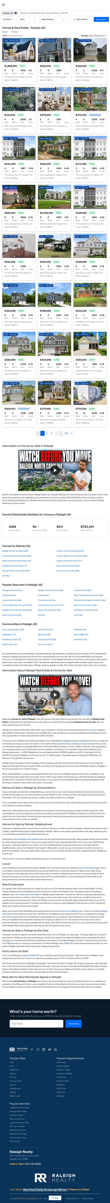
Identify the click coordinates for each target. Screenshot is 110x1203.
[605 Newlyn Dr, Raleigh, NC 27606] (18, 392)
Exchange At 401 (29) (47, 639)
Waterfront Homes (17, 1130)
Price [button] (22, 19)
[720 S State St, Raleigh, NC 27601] (90, 392)
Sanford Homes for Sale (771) (14, 566)
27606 (8, 943)
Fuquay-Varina (16, 1081)
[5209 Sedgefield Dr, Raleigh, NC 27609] (54, 147)
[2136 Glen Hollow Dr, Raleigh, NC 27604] (18, 294)
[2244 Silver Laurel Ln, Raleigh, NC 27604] (54, 343)
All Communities (45, 644)
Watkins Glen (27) (9, 644)
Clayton (13, 1073)
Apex (12, 1062)
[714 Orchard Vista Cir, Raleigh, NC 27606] (90, 196)
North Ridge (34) (81, 634)
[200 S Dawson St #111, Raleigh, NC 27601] (54, 99)
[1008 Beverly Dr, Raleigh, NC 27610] (90, 294)
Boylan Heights (63, 1066)
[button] (3, 4)
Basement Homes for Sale (49, 610)
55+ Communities (17, 1126)
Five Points (61, 1077)
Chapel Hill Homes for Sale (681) (16, 571)
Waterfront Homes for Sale (85, 605)
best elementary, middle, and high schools (75, 744)
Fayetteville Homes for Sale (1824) (16, 556)
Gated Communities (18, 1134)
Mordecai (61, 1085)
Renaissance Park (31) (11, 639)
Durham (13, 1077)
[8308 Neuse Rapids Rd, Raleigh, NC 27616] (54, 392)
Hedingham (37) (9, 634)
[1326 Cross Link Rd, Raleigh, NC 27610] (18, 99)
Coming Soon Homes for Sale (51, 605)
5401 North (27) (80, 639)
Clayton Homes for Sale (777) (69, 561)
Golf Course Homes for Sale (86, 610)
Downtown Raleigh (64, 1073)
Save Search (101, 19)
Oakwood (61, 1092)
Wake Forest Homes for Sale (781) (16, 561)
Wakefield (61, 1096)
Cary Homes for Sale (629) (68, 571)
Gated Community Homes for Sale (17, 610)
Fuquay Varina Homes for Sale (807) (72, 556)
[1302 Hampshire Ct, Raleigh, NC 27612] (90, 99)
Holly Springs (15, 1088)
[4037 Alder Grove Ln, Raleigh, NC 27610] (90, 50)
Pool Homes (15, 1141)
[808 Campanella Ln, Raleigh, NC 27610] (54, 245)
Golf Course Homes (18, 1138)
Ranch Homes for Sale (11, 615)
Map (56, 1198)
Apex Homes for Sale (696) (68, 566)
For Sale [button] (7, 19)
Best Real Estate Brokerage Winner (45, 1189)
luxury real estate (87, 868)
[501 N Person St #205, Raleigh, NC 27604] (18, 245)
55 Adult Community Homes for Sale (90, 600)
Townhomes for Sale (82, 590)
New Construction (17, 1119)
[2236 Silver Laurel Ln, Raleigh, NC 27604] (54, 294)
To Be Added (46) (45, 629)
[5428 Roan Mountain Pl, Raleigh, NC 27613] (90, 343)
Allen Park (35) (44, 634)
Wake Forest (15, 1096)
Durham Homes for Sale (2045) (70, 551)
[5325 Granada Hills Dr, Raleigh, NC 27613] (18, 196)
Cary (12, 1066)
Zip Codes (78, 615)
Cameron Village (63, 1070)
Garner (13, 1085)
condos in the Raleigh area (71, 911)
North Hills (61, 1088)
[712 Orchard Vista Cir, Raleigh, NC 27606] (90, 147)
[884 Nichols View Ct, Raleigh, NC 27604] (18, 343)
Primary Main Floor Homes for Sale (17, 605)
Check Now (73, 1024)
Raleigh (13, 1092)
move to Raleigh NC (30, 955)
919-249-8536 (33, 1164)
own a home (90, 730)
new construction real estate (27, 894)
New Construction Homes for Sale (88, 595)
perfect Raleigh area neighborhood (28, 839)
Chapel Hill (14, 1070)
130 (66, 433)
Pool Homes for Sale (47, 600)
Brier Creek (61, 1062)
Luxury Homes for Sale (12, 600)
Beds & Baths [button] (48, 19)
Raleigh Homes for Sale (12, 590)
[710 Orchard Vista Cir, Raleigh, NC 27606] (18, 147)
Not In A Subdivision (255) (13, 629)
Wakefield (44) (80, 629)
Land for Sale (43, 595)
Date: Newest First (97, 36)
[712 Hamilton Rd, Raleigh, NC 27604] (18, 50)
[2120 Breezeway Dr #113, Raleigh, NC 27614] (54, 50)
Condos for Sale (9, 595)
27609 (66, 943)
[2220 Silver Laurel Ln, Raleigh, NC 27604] (90, 245)
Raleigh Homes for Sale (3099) (15, 551)
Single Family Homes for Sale (50, 590)
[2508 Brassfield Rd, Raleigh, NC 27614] (54, 196)
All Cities (6, 575)
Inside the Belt (62, 1081)
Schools (41, 615)
